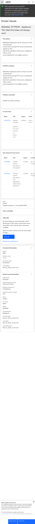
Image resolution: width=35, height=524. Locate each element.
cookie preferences (6, 514)
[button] (33, 501)
